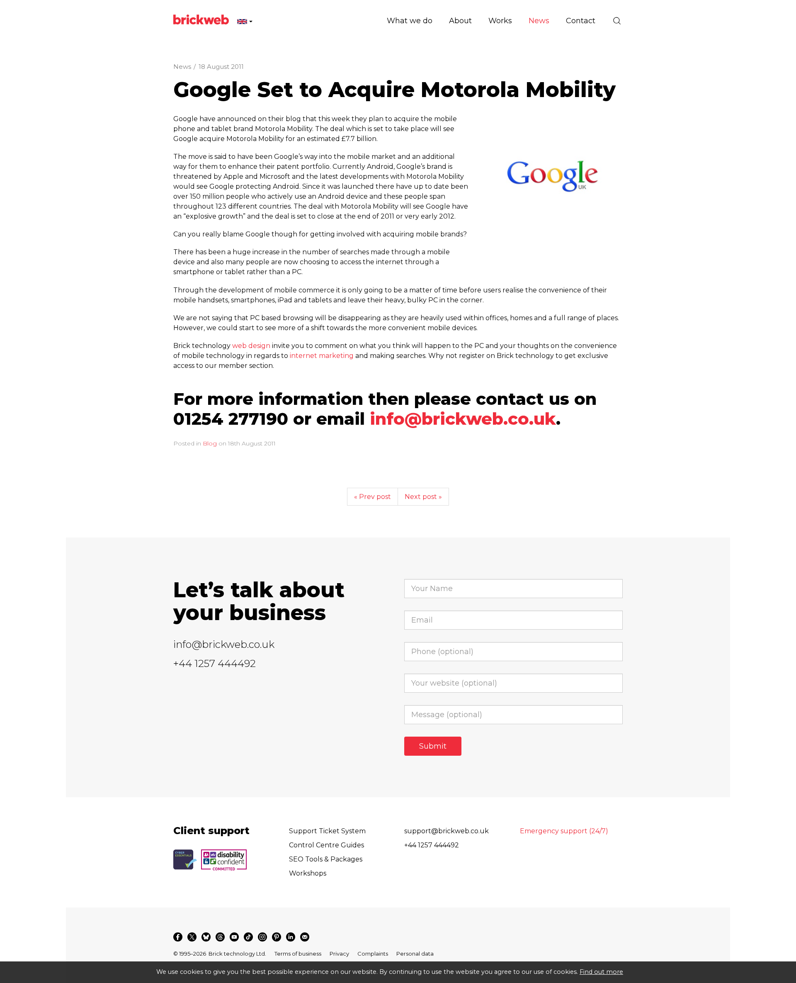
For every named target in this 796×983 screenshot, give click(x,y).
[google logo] (556, 180)
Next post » (423, 497)
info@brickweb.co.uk (463, 419)
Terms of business (297, 953)
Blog (210, 443)
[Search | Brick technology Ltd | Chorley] (617, 20)
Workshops (307, 873)
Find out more (601, 972)
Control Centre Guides (326, 845)
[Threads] (220, 937)
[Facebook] (178, 937)
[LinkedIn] (291, 937)
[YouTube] (234, 937)
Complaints (372, 953)
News (182, 67)
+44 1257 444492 (214, 663)
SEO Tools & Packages (325, 859)
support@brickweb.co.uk (446, 831)
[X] (192, 937)
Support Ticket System (327, 831)
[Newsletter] (305, 937)
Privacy (339, 953)
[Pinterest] (276, 937)
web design (251, 346)
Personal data (415, 953)
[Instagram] (262, 937)
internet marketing (322, 356)
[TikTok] (248, 937)
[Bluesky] (206, 937)
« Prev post (372, 497)
